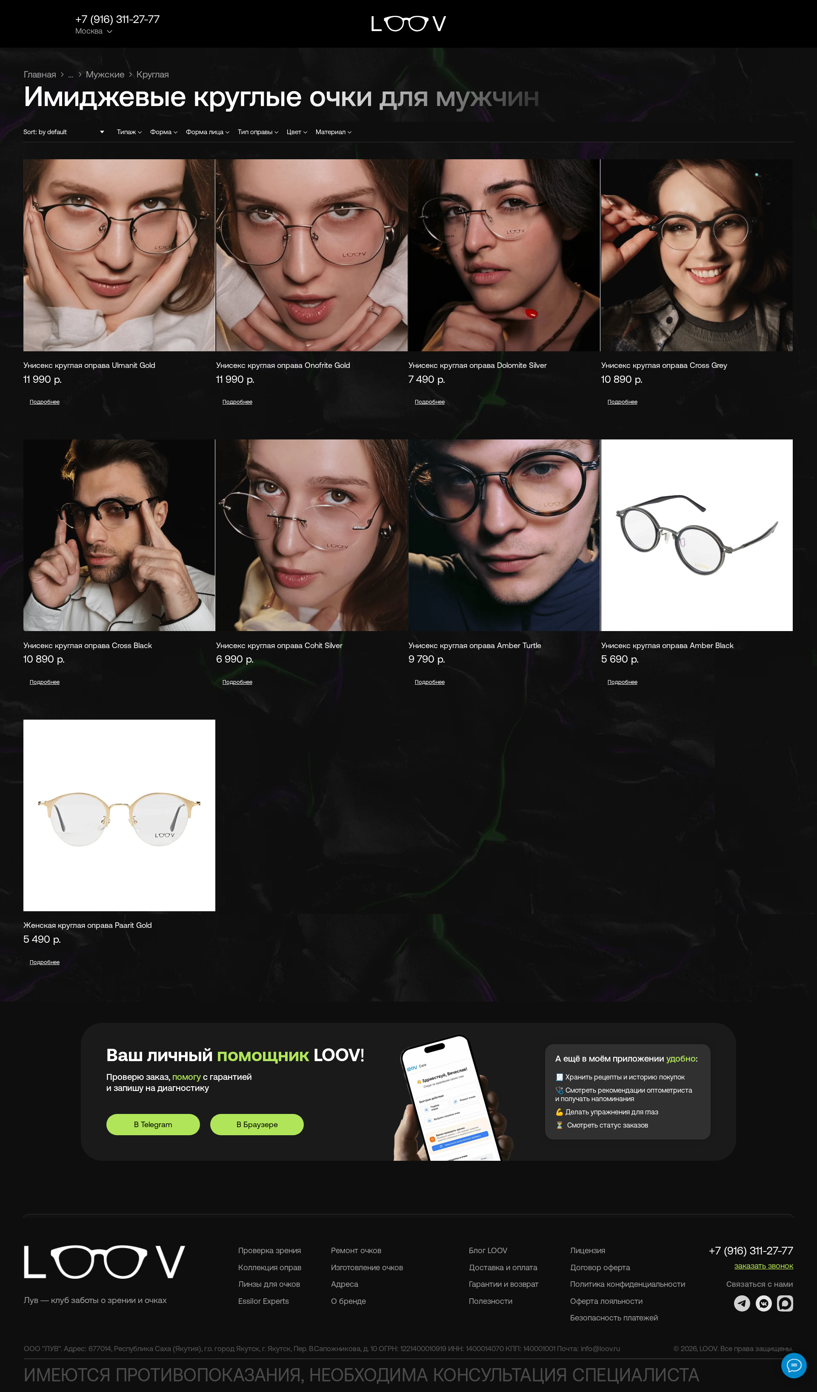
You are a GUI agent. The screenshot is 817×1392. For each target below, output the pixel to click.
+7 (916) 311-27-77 (117, 19)
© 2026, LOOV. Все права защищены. (733, 1348)
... (70, 74)
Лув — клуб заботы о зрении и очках (95, 1300)
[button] (745, 24)
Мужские (105, 74)
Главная (40, 74)
